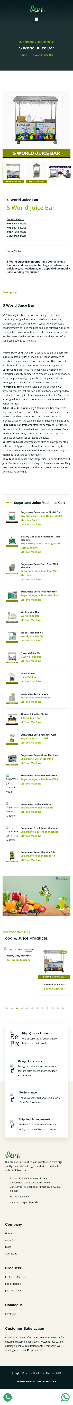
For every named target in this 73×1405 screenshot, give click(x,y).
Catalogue (10, 1314)
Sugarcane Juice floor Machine (39, 591)
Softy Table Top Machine (54, 955)
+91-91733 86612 (16, 232)
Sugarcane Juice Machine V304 (39, 775)
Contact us (11, 1253)
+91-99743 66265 (16, 223)
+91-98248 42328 (16, 227)
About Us (10, 1240)
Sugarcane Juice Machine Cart (38, 734)
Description (10, 292)
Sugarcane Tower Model (35, 694)
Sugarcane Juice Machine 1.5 (38, 852)
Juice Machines (13, 1290)
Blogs (8, 1246)
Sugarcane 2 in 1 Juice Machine (39, 828)
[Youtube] (18, 1209)
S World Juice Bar (31, 653)
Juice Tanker (28, 673)
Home (23, 55)
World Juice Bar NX (32, 632)
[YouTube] (31, 251)
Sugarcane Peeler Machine (36, 804)
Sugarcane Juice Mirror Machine (39, 755)
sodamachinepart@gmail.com (26, 1202)
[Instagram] (25, 251)
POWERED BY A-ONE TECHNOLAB (36, 1381)
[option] (36, 124)
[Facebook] (37, 251)
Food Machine (13, 1283)
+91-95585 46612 (16, 236)
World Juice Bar (30, 612)
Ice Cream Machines (16, 1277)
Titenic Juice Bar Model (34, 714)
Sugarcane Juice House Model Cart (41, 512)
